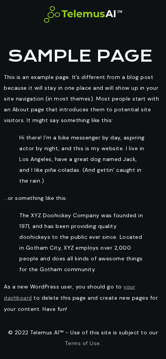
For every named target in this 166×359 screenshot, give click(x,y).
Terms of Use (82, 343)
